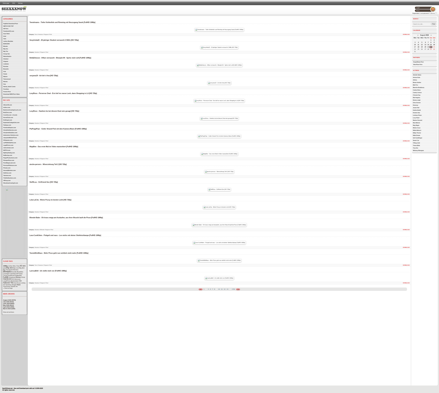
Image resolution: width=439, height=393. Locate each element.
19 (422, 47)
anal (4, 268)
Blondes (15, 270)
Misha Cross (416, 127)
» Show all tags (8, 288)
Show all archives (8, 312)
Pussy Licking (21, 283)
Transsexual (7, 79)
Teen (4, 38)
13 (227, 289)
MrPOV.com (6, 150)
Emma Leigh (416, 100)
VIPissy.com (7, 180)
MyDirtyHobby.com (9, 152)
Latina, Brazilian (8, 41)
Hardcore (7, 279)
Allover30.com (7, 105)
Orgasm (5, 61)
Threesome (6, 286)
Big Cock (16, 268)
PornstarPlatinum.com (10, 165)
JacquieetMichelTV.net (10, 137)
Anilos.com (6, 107)
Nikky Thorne (417, 133)
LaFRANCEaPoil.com (9, 142)
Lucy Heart (416, 117)
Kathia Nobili (417, 110)
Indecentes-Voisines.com (10, 135)
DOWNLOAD (406, 34)
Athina (415, 80)
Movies (5, 81)
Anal (4, 36)
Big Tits (5, 51)
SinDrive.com (7, 173)
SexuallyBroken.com (9, 170)
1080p (5, 266)
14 (428, 44)
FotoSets (6, 89)
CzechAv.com (7, 115)
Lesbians (6, 64)
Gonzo (18, 277)
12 (224, 289)
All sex (23, 266)
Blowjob (7, 271)
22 (431, 47)
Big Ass (5, 48)
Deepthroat (10, 275)
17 (415, 47)
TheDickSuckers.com (9, 178)
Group (23, 277)
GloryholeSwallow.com (10, 132)
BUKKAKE (6, 43)
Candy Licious (417, 92)
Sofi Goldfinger (417, 138)
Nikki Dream (416, 135)
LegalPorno (6, 281)
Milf (20, 281)
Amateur (5, 59)
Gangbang (12, 277)
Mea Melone (416, 122)
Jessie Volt (416, 107)
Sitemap (20, 3)
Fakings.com (7, 125)
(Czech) (14, 115)
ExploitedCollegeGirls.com (11, 122)
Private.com (6, 168)
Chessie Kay (416, 95)
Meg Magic (416, 125)
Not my (433, 13)
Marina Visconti (417, 120)
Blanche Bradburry (418, 87)
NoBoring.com (7, 155)
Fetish (5, 74)
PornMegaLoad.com (9, 163)
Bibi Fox (415, 85)
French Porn (7, 91)
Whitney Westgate (418, 150)
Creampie (6, 273)
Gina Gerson (417, 102)
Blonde (5, 46)
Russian (5, 66)
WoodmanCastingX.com (10, 183)
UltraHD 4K (14, 286)
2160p (10, 266)
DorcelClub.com (8, 117)
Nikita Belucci (417, 130)
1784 (233, 289)
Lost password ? (425, 13)
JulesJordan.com (8, 147)
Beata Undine (417, 82)
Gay (4, 84)
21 (428, 47)
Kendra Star (416, 112)
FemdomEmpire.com (9, 127)
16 (434, 44)
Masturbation (7, 56)
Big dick (22, 268)
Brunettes (20, 272)
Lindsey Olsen (417, 115)
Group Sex (6, 54)
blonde (11, 270)
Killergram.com (7, 140)
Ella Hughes (416, 97)
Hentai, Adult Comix (9, 86)
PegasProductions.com (10, 157)
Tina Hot (415, 148)
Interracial (17, 279)
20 (425, 47)
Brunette (6, 69)
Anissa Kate (416, 77)
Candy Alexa (416, 90)
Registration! (415, 13)
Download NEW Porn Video (11, 94)
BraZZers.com (7, 112)
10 (219, 289)
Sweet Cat (416, 140)
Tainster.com (7, 175)
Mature (5, 76)
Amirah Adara (417, 75)
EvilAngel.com (7, 120)
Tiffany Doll (416, 143)
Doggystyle (18, 275)
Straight (14, 285)
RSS (13, 3)
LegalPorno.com (8, 145)
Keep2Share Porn (418, 62)
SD (4, 285)
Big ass (9, 268)
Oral (4, 71)
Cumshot (13, 273)
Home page (6, 3)
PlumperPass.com (8, 160)
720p (17, 266)
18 (418, 47)
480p (14, 266)
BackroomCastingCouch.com (12, 110)
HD (13, 279)
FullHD (5, 277)
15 (431, 44)
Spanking (8, 285)
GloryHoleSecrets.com (10, 130)
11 (222, 289)
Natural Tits (8, 283)
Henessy (415, 105)
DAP (17, 273)
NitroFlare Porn (417, 64)
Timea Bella (416, 145)
